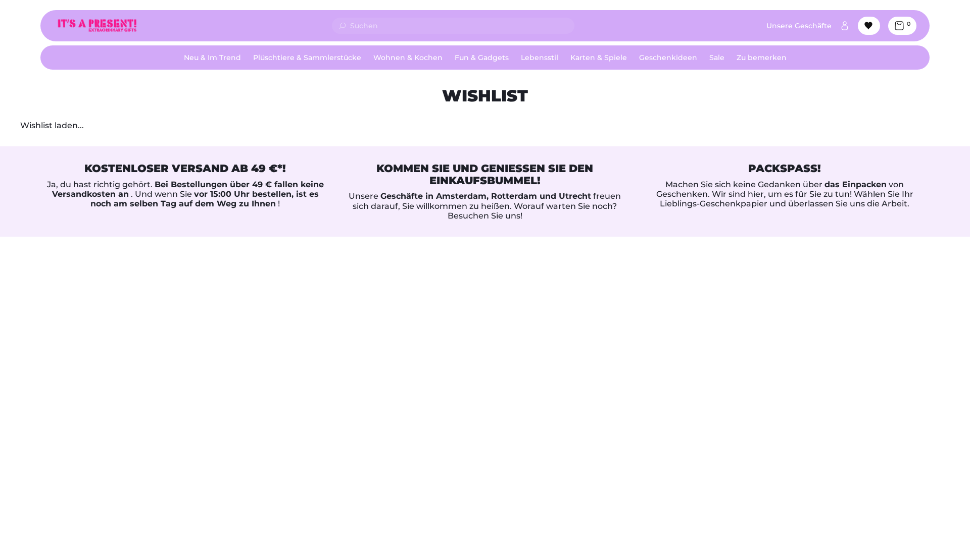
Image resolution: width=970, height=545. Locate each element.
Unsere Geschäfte (799, 25)
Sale (716, 57)
